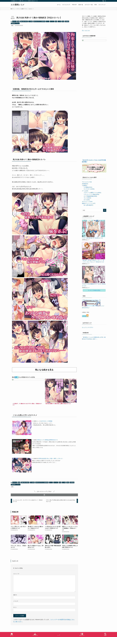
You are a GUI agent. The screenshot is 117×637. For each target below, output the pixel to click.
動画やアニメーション (88, 203)
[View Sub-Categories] (82, 187)
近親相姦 (67, 21)
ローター (52, 21)
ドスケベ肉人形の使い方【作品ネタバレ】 (92, 238)
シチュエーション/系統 (91, 194)
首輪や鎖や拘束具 (23, 21)
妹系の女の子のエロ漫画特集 (39, 21)
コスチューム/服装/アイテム (92, 192)
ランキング (35, 635)
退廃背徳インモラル (15, 23)
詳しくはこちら (86, 30)
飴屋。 (12, 25)
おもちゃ (14, 21)
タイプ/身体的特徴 (90, 196)
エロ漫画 (30, 21)
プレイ (87, 198)
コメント (16, 573)
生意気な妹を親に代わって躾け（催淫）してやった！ (50, 458)
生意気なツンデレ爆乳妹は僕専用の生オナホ (47, 439)
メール (15, 601)
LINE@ (84, 316)
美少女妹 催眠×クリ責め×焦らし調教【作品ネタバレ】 (58, 403)
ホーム (11, 635)
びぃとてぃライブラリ (87, 327)
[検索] (105, 1)
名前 (15, 594)
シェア (58, 635)
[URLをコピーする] (44, 494)
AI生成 (85, 183)
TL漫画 (84, 185)
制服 (18, 21)
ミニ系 (59, 21)
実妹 (63, 21)
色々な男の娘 (88, 205)
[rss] (103, 1)
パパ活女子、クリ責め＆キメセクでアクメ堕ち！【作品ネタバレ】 (27, 404)
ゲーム (85, 190)
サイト (15, 607)
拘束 (56, 21)
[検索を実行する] (104, 210)
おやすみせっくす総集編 (46, 421)
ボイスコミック (87, 201)
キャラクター (89, 189)
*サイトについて (87, 182)
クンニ (47, 21)
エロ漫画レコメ (18, 5)
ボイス (87, 199)
